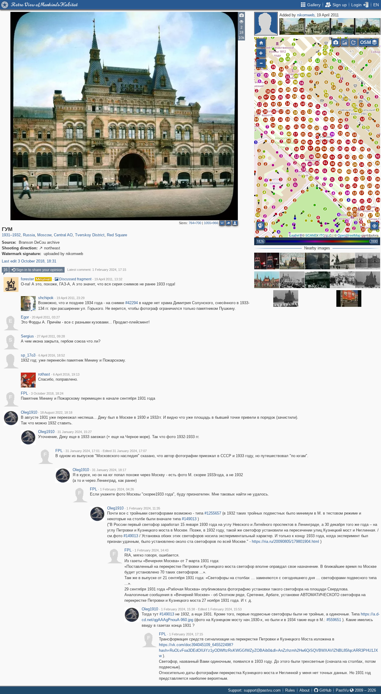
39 (273, 91)
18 (273, 104)
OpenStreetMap (349, 235)
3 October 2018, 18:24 (47, 393)
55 (318, 155)
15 (273, 67)
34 (355, 110)
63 (310, 142)
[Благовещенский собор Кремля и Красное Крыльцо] (317, 26)
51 (325, 163)
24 (294, 96)
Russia (29, 235)
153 (354, 214)
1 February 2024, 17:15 (186, 634)
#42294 (131, 303)
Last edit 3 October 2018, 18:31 (29, 261)
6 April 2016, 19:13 (66, 374)
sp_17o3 (28, 355)
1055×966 (211, 223)
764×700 (195, 223)
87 (317, 149)
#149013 (189, 519)
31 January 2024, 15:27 (74, 432)
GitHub (324, 690)
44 (318, 142)
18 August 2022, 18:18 (56, 412)
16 (268, 91)
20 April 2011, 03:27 (46, 317)
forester (27, 279)
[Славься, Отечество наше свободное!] (266, 279)
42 (289, 134)
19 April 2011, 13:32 (108, 279)
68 (355, 209)
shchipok (46, 298)
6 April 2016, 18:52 (51, 355)
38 (311, 157)
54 (324, 149)
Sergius (27, 336)
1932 (16, 235)
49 (295, 89)
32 (354, 105)
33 (347, 157)
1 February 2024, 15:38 (178, 609)
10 (346, 99)
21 (296, 127)
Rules (290, 690)
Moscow (44, 235)
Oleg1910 (29, 412)
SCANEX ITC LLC (318, 235)
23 (266, 75)
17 (279, 104)
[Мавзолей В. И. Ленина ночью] (317, 261)
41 (332, 149)
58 (332, 163)
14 (287, 103)
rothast (44, 374)
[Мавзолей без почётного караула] (317, 279)
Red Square (117, 235)
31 (287, 77)
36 (295, 82)
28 (377, 186)
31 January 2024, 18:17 (109, 470)
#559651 (334, 620)
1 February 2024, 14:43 (151, 550)
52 (273, 97)
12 (317, 60)
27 (280, 83)
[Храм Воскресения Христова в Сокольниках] (367, 26)
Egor (25, 317)
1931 (6, 235)
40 (310, 164)
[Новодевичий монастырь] (342, 26)
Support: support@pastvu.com (254, 690)
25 (280, 97)
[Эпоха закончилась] (266, 261)
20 (310, 105)
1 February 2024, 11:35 (143, 508)
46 (303, 165)
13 (258, 68)
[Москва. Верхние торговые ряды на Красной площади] (367, 261)
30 (303, 97)
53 (332, 157)
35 (280, 90)
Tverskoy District (89, 235)
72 (325, 156)
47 (340, 156)
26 (274, 111)
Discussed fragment (74, 279)
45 (310, 134)
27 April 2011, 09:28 (51, 336)
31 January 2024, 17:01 (82, 451)
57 (310, 148)
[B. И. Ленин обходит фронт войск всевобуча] (342, 279)
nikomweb (305, 15)
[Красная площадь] (348, 298)
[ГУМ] (317, 137)
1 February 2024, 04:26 (117, 489)
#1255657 (212, 513)
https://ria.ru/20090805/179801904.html (285, 541)
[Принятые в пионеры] (367, 279)
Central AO (63, 235)
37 (318, 135)
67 (266, 97)
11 (281, 60)
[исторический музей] (292, 261)
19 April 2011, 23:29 (71, 298)
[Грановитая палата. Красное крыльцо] (292, 26)
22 (265, 105)
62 (325, 142)
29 (288, 89)
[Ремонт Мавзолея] (342, 261)
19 (288, 96)
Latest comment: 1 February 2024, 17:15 (96, 269)
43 (288, 81)
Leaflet (294, 235)
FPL (24, 393)
